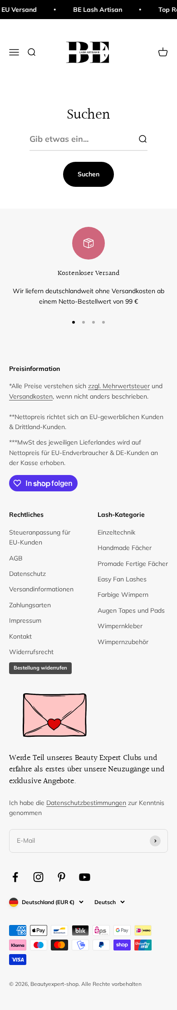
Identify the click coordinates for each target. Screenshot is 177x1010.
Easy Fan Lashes (122, 579)
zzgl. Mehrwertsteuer (119, 386)
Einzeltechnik (116, 532)
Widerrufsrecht (31, 652)
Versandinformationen (41, 589)
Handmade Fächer (125, 548)
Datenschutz (27, 574)
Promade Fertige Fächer (133, 564)
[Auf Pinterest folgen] (61, 877)
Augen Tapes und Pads (131, 610)
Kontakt (20, 636)
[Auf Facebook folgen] (15, 877)
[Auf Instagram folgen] (38, 877)
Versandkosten (31, 396)
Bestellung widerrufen (40, 668)
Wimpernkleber (120, 626)
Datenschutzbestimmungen (86, 803)
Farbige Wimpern (123, 594)
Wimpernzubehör (123, 642)
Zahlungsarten (30, 605)
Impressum (25, 620)
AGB (16, 558)
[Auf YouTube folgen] (85, 877)
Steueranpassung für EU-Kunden (39, 537)
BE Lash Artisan (94, 9)
